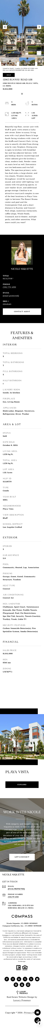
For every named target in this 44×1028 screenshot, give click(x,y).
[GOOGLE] (16, 984)
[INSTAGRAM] (13, 979)
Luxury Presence (22, 1000)
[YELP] (31, 979)
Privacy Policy (31, 1012)
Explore (22, 785)
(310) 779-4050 (9, 287)
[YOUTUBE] (37, 979)
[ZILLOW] (22, 984)
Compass (5, 935)
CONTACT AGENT (22, 312)
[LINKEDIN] (19, 979)
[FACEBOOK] (7, 979)
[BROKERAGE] (28, 984)
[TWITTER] (25, 979)
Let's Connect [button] (22, 857)
